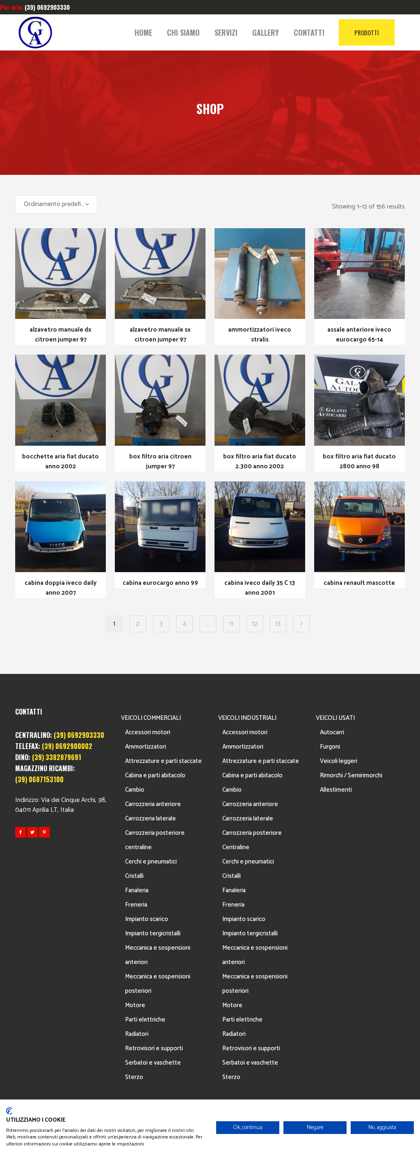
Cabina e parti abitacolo (155, 775)
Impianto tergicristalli (152, 933)
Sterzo (134, 1077)
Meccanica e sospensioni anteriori (157, 955)
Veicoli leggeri (338, 761)
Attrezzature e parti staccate (163, 761)
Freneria (136, 905)
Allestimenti (336, 790)
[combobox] (56, 204)
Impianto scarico (146, 919)
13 (278, 624)
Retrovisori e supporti (154, 1048)
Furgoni (330, 747)
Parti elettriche (145, 1020)
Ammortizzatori (145, 747)
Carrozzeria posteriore (155, 833)
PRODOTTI (366, 32)
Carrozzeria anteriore (153, 804)
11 (231, 624)
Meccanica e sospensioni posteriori (157, 983)
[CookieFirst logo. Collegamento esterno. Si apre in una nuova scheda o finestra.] (9, 1111)
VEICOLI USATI (335, 718)
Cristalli (134, 876)
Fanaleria (136, 890)
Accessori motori (147, 732)
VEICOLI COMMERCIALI (151, 718)
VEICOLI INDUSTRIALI (247, 718)
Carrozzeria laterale (150, 818)
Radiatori (136, 1034)
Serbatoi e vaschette (153, 1063)
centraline (138, 847)
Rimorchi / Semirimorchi (351, 775)
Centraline (235, 847)
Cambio (134, 790)
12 (255, 624)
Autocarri (332, 732)
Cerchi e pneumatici (151, 862)
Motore (135, 1005)
